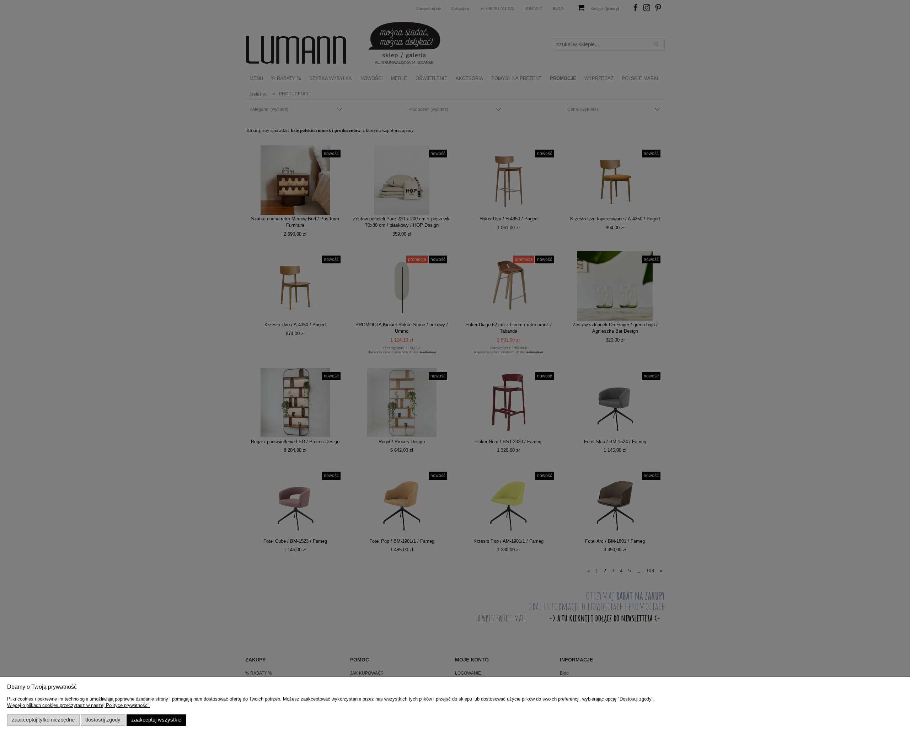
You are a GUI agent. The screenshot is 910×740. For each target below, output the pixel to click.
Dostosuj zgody (103, 720)
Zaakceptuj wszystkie (156, 720)
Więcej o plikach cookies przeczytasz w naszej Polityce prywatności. (78, 705)
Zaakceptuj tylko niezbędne (43, 720)
